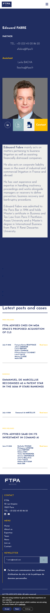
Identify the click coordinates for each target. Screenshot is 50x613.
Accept (7, 609)
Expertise (8, 533)
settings (22, 604)
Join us (7, 543)
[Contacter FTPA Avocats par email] (9, 514)
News (6, 540)
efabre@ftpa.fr (25, 49)
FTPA (6, 501)
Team (6, 536)
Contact (41, 125)
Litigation (11, 276)
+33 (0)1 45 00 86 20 (28, 43)
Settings (27, 609)
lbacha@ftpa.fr (25, 67)
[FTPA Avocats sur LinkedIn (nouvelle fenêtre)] (5, 514)
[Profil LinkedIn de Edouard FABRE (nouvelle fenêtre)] (8, 125)
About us (8, 529)
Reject (17, 609)
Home (7, 526)
